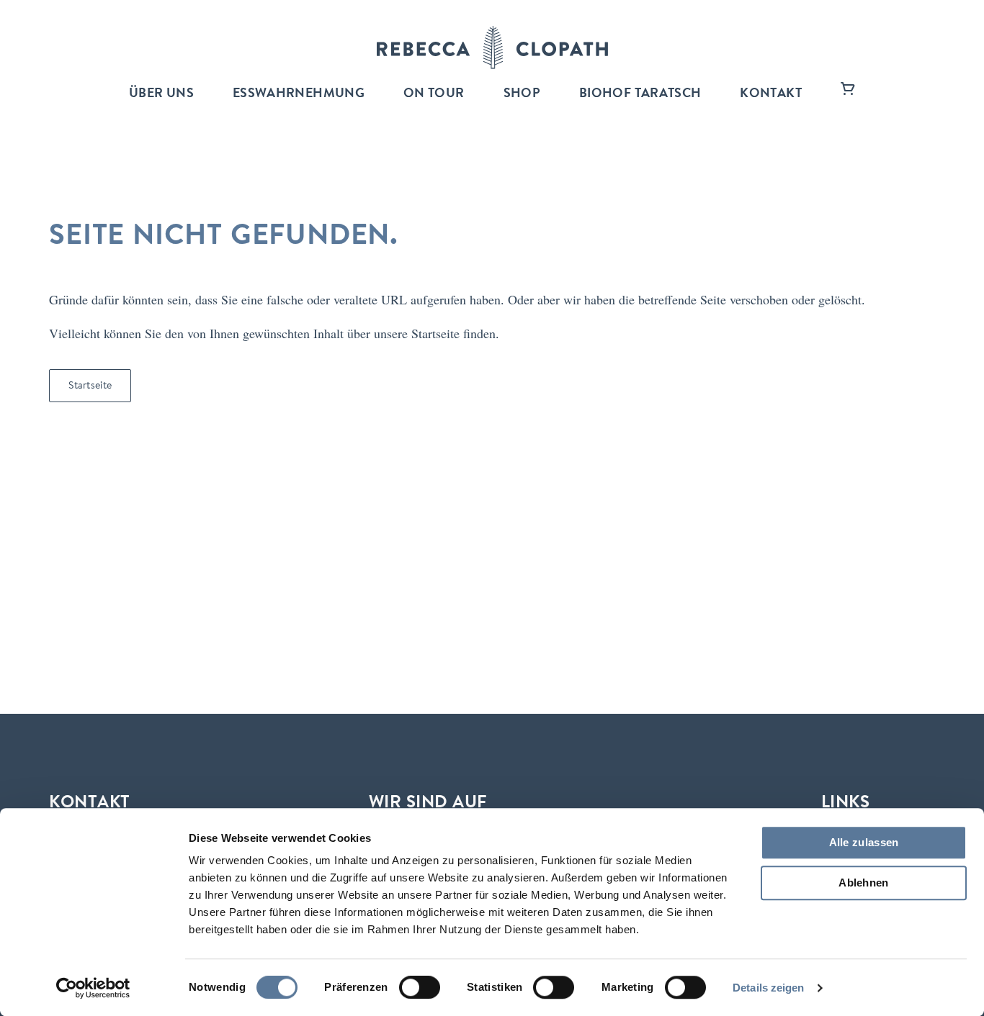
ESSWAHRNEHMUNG (298, 94)
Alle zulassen (864, 842)
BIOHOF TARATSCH (640, 94)
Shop (522, 94)
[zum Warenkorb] (848, 94)
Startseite (90, 386)
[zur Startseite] (492, 47)
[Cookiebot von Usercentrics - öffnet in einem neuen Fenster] (93, 988)
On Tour (434, 94)
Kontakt (771, 94)
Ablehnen (863, 882)
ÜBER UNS (161, 94)
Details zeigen (768, 987)
